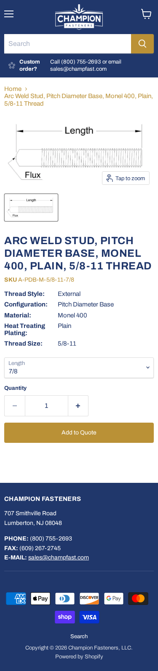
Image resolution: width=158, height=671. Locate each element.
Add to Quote (79, 432)
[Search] (142, 43)
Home (12, 88)
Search (79, 636)
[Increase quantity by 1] (78, 405)
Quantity (15, 388)
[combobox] (67, 43)
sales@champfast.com (58, 557)
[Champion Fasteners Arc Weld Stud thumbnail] (31, 207)
